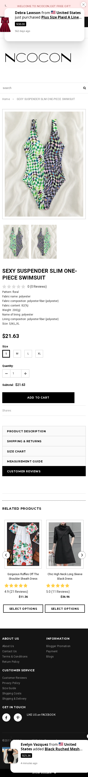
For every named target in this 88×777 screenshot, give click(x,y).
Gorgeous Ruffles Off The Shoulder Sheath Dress (23, 576)
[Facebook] (6, 717)
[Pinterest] (18, 717)
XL (39, 353)
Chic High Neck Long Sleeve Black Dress (65, 576)
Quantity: (7, 366)
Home (6, 99)
